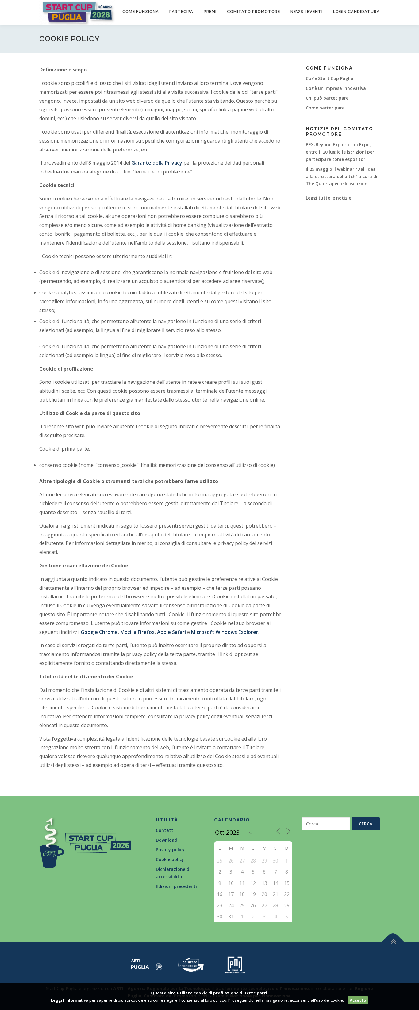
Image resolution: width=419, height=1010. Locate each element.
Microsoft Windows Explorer (224, 632)
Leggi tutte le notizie (328, 198)
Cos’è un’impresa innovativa (336, 88)
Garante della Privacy (156, 162)
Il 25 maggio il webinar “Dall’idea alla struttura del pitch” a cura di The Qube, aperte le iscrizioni (341, 176)
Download (166, 840)
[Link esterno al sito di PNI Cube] (234, 964)
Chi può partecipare (327, 98)
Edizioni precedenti (176, 886)
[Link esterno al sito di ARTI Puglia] (146, 964)
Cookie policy (170, 859)
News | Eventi (306, 11)
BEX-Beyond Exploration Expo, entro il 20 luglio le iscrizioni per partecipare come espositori (340, 152)
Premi (210, 11)
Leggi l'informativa (69, 1000)
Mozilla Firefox (137, 632)
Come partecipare (325, 108)
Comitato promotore (253, 11)
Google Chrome (99, 632)
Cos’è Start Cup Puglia (329, 78)
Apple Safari (171, 632)
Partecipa (181, 11)
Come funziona (140, 11)
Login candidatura (356, 11)
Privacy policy (170, 849)
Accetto (358, 1000)
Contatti (165, 830)
